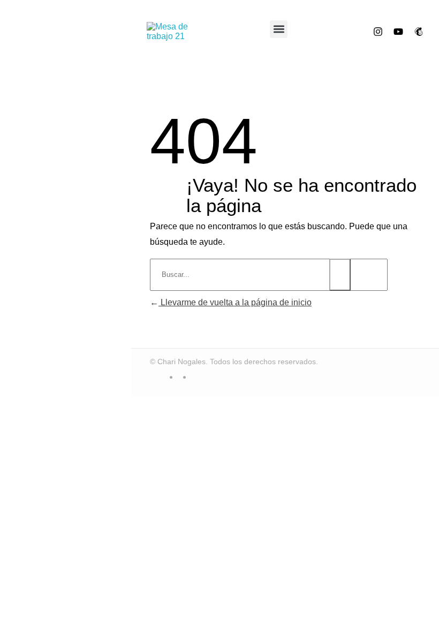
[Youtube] (398, 31)
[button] (278, 29)
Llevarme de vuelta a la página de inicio (235, 302)
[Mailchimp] (418, 31)
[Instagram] (378, 31)
